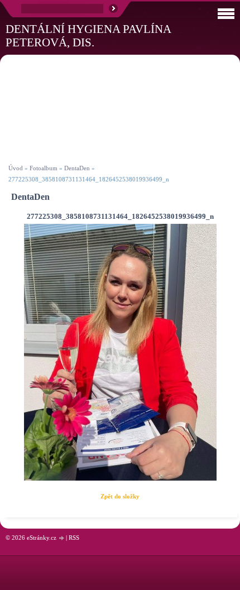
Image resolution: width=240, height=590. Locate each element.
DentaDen (77, 168)
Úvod (15, 168)
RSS (74, 537)
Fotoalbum (43, 168)
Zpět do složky (120, 496)
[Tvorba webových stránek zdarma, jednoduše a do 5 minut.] (62, 538)
